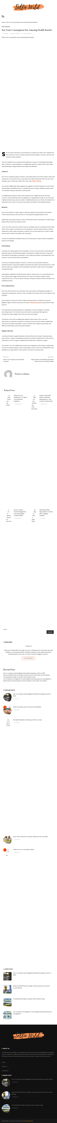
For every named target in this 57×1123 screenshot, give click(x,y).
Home (3, 22)
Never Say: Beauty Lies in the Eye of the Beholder (27, 707)
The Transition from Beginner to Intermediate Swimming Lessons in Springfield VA (27, 679)
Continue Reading (28, 658)
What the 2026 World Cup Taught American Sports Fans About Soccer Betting (26, 675)
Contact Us (5, 1071)
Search (5, 629)
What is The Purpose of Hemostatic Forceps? (13, 360)
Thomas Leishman (27, 33)
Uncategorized (6, 26)
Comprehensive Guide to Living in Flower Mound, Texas (19, 677)
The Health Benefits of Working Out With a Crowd (27, 720)
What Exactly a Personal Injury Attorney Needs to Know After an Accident (25, 681)
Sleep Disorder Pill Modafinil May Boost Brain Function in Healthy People (42, 360)
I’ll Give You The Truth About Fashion (23, 849)
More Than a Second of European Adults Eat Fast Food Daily (30, 836)
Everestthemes (28, 1121)
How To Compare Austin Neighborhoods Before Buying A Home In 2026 (24, 673)
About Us (4, 1066)
